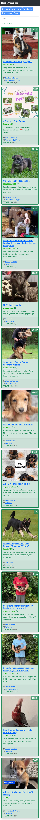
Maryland (14, 137)
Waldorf (7, 137)
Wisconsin (16, 381)
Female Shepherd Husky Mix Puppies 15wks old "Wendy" (16, 544)
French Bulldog (9, 321)
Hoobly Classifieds (9, 3)
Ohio (11, 319)
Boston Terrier (9, 264)
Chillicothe (8, 441)
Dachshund (8, 443)
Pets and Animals (10, 383)
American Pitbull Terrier (12, 140)
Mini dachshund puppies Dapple (18, 424)
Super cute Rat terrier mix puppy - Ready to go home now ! (18, 607)
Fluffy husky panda (12, 305)
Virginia (15, 78)
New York (14, 749)
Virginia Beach (9, 811)
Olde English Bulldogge (12, 199)
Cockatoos (8, 751)
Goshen (7, 500)
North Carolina (27, 9)
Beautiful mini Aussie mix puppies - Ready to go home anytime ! (19, 669)
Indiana (12, 500)
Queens (7, 749)
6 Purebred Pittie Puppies (14, 121)
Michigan (14, 262)
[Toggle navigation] (36, 3)
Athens (7, 562)
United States (16, 9)
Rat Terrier (8, 627)
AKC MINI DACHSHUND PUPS (16, 484)
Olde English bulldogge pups (16, 181)
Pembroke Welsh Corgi (12, 80)
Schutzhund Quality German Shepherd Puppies (16, 363)
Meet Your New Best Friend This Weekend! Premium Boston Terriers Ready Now (19, 243)
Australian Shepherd (11, 689)
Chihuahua (8, 813)
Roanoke (8, 197)
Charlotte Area (7, 13)
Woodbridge (9, 78)
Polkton (16, 13)
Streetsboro (9, 624)
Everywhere (6, 9)
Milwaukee (8, 381)
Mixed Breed (9, 565)
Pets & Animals (7, 23)
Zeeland (7, 262)
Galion (7, 319)
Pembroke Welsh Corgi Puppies (17, 61)
